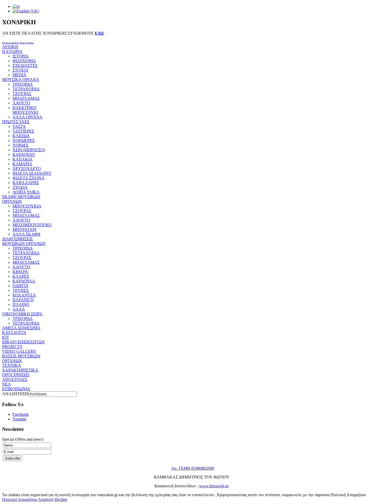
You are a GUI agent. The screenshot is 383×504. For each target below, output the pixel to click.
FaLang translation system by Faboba (18, 43)
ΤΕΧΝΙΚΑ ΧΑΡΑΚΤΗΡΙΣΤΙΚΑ (20, 367)
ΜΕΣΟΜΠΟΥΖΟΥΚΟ (32, 225)
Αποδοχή (45, 499)
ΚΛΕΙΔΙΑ (21, 136)
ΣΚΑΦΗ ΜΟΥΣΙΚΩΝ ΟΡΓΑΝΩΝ (21, 199)
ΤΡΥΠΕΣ (21, 290)
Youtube (19, 419)
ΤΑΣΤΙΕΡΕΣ (23, 131)
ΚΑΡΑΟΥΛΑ (24, 281)
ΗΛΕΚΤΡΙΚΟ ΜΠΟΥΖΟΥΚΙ (25, 110)
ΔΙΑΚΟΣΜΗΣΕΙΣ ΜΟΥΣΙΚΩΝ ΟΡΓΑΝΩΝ (24, 241)
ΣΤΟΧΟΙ (20, 70)
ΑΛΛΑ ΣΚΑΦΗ (26, 234)
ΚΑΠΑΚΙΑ (23, 159)
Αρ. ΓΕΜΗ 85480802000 (192, 468)
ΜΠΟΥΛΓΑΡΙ (24, 229)
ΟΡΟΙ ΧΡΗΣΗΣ (15, 375)
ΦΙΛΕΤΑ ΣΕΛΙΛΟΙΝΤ (32, 173)
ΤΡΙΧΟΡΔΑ (23, 84)
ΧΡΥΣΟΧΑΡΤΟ (27, 168)
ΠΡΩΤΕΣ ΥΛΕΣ (15, 121)
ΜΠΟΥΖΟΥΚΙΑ (27, 206)
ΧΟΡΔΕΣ (20, 145)
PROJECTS (12, 346)
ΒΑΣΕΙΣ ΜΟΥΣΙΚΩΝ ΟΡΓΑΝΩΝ (21, 358)
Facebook (21, 414)
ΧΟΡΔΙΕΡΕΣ (24, 140)
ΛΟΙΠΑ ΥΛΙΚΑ (26, 192)
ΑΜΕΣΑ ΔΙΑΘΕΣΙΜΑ (21, 328)
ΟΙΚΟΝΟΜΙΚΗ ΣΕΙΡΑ (22, 314)
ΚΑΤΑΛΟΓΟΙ (14, 332)
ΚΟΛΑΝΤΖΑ (24, 295)
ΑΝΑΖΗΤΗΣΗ (15, 394)
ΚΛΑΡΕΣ (21, 276)
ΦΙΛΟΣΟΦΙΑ (24, 61)
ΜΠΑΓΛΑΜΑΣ (26, 98)
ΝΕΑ (6, 384)
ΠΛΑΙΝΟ (21, 304)
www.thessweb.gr (214, 486)
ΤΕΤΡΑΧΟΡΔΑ (26, 89)
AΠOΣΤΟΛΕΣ (14, 379)
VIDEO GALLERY (19, 351)
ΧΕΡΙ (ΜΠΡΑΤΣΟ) (29, 150)
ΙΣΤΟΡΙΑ (21, 56)
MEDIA (19, 75)
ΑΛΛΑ (19, 309)
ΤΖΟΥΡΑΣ (22, 93)
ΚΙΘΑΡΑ (20, 271)
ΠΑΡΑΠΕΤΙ (23, 300)
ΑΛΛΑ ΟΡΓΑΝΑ (27, 117)
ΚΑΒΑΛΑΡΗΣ (26, 182)
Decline (60, 499)
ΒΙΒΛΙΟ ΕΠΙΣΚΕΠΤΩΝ (23, 342)
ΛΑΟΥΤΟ (21, 103)
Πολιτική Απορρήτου (19, 499)
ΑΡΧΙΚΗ (10, 47)
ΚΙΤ (5, 337)
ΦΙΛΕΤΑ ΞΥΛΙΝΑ (29, 178)
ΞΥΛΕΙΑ (20, 187)
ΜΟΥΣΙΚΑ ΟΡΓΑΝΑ (20, 79)
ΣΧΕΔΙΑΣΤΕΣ (25, 65)
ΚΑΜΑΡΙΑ (22, 164)
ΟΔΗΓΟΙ (20, 286)
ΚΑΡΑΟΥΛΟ (24, 154)
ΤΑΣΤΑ (19, 126)
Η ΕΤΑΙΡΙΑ (12, 51)
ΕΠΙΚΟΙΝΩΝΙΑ (16, 389)
